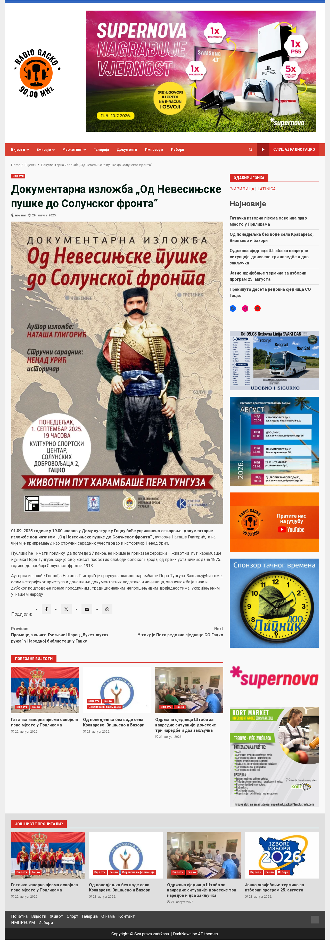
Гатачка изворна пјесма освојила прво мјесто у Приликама (45, 690)
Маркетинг (72, 149)
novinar (20, 215)
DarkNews (182, 933)
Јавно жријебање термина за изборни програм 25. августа (282, 855)
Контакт (126, 916)
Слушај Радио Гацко (294, 149)
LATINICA (267, 188)
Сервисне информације (104, 707)
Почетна (19, 916)
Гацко (36, 707)
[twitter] (66, 609)
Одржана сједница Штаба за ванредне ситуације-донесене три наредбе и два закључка (189, 690)
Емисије (44, 149)
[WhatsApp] (107, 609)
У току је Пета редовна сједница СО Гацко (180, 631)
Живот (56, 916)
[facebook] (46, 609)
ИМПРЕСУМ (23, 922)
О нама (108, 916)
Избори (177, 149)
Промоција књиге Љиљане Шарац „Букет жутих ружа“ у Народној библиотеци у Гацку (59, 635)
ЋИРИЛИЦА (242, 188)
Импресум (154, 149)
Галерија (101, 149)
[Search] (250, 149)
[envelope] (86, 609)
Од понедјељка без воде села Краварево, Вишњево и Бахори (117, 690)
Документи (127, 149)
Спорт (72, 916)
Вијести (18, 149)
